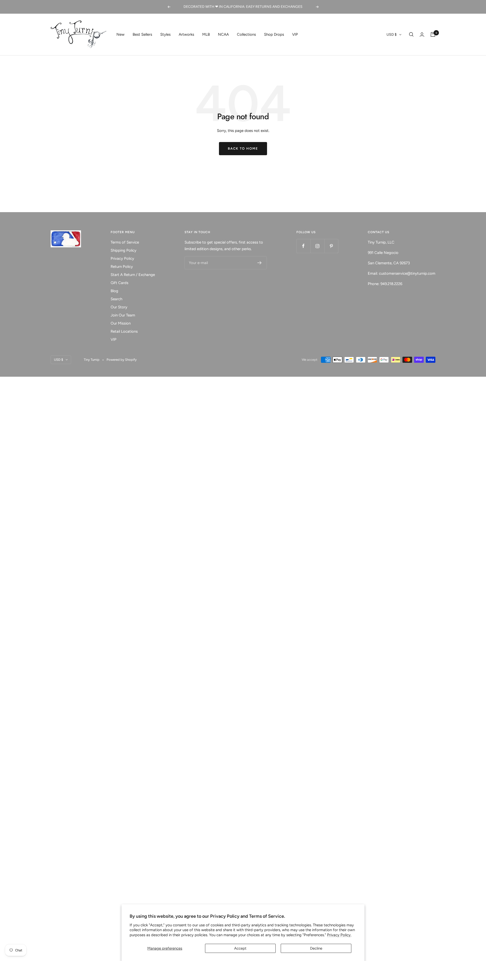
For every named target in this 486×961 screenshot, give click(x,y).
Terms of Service (125, 242)
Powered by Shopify (122, 360)
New (120, 34)
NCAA (223, 34)
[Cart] (432, 34)
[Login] (422, 34)
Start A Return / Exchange (133, 274)
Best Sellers (142, 34)
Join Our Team (123, 315)
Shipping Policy (123, 250)
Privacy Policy (122, 258)
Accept (240, 948)
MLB (206, 34)
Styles (165, 34)
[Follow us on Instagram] (317, 246)
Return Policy (122, 266)
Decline (316, 948)
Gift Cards (119, 283)
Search (116, 299)
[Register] (259, 263)
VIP (295, 34)
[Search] (411, 34)
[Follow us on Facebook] (303, 246)
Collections (246, 34)
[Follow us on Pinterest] (331, 246)
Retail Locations (124, 331)
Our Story (119, 307)
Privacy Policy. (339, 935)
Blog (114, 291)
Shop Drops (274, 34)
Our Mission (121, 323)
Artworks (186, 34)
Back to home (243, 148)
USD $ (392, 34)
